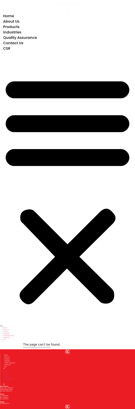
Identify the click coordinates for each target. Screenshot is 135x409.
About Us (11, 21)
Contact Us (13, 43)
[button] (67, 190)
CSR (6, 48)
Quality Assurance (20, 37)
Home (8, 15)
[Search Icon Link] (4, 52)
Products (11, 26)
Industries (12, 32)
